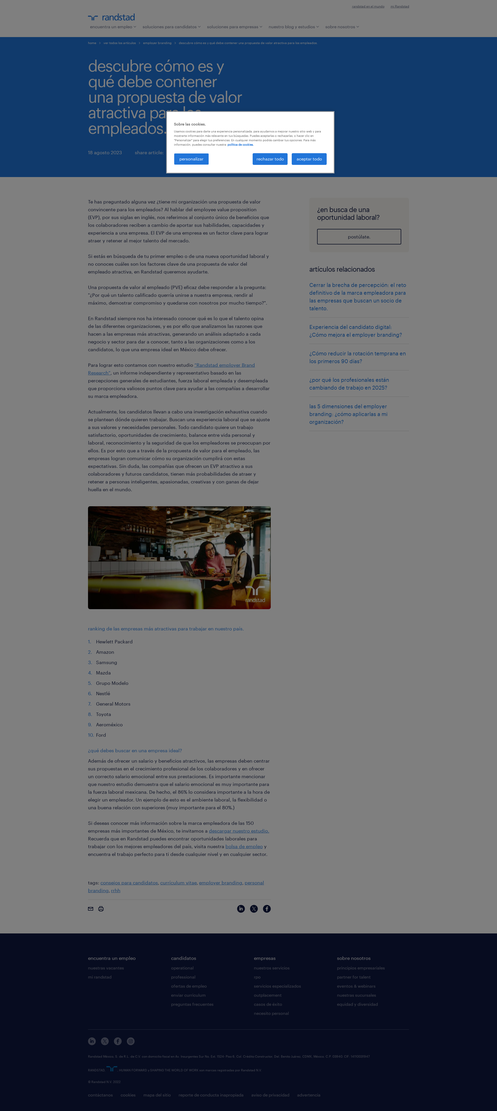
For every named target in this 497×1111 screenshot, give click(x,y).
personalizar (191, 158)
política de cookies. (241, 144)
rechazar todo (270, 158)
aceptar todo (309, 158)
